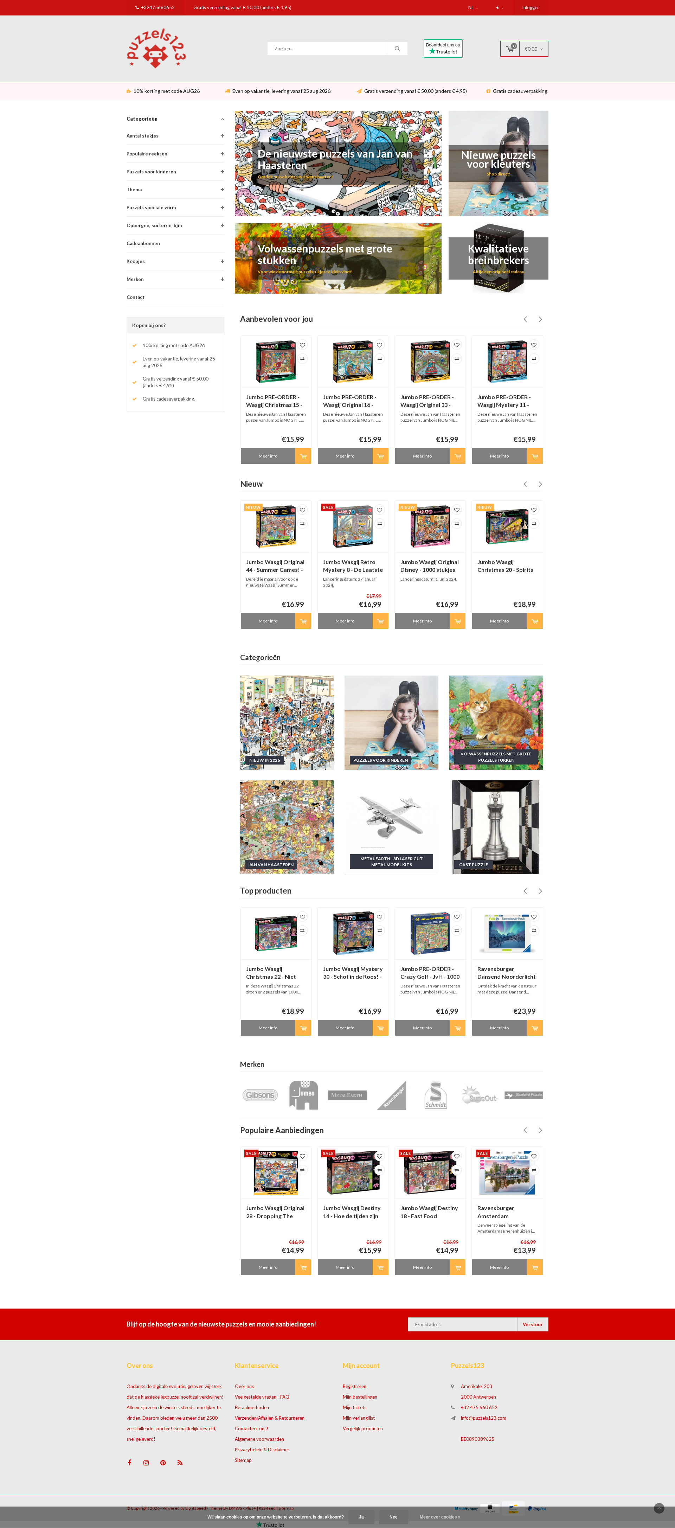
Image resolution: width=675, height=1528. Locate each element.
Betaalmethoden (252, 1407)
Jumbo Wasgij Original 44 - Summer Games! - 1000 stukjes (275, 566)
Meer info (268, 456)
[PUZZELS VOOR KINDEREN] (391, 722)
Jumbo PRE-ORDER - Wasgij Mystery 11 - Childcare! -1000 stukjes (504, 401)
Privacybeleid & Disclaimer (262, 1449)
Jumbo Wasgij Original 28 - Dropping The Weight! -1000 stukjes (275, 1212)
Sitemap (243, 1460)
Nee (394, 1517)
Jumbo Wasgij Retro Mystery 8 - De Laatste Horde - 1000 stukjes (353, 566)
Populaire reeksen (147, 153)
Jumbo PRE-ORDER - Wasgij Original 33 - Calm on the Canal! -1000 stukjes (427, 401)
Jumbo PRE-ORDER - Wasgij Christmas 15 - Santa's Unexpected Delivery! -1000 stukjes (274, 401)
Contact (135, 297)
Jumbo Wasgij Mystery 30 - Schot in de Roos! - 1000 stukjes (353, 973)
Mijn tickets (354, 1407)
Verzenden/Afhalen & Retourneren (269, 1418)
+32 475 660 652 (479, 1407)
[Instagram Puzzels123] (146, 1463)
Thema (134, 189)
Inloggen (531, 7)
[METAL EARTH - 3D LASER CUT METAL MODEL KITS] (391, 827)
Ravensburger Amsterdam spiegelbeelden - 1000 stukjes (505, 1212)
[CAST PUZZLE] (496, 827)
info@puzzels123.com (483, 1418)
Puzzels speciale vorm (151, 207)
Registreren (354, 1386)
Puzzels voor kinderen (151, 171)
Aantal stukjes (143, 136)
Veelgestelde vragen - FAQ (262, 1397)
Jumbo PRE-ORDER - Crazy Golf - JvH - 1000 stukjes (429, 973)
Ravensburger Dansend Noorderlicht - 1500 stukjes (506, 973)
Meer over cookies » (440, 1517)
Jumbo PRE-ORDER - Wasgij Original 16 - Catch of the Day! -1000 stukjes (350, 401)
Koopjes (136, 261)
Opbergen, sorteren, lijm (154, 225)
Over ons (244, 1386)
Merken (135, 279)
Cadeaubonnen (143, 243)
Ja (361, 1517)
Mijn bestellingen (360, 1397)
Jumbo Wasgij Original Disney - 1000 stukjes (429, 565)
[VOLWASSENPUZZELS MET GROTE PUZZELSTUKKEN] (496, 722)
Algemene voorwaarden (259, 1439)
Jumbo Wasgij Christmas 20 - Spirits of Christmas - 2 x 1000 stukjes (507, 566)
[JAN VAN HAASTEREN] (287, 827)
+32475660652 (158, 7)
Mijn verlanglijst (359, 1418)
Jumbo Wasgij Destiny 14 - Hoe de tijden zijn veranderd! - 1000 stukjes (352, 1212)
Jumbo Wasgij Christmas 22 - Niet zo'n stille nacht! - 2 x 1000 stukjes (273, 973)
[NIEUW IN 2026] (287, 722)
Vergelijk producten (363, 1428)
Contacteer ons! (251, 1428)
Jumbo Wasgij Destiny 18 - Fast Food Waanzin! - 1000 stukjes (429, 1212)
